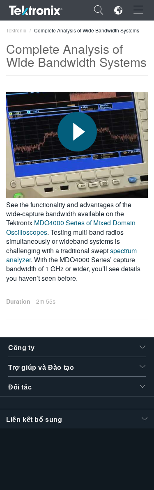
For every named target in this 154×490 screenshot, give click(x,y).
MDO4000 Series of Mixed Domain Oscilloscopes (71, 227)
